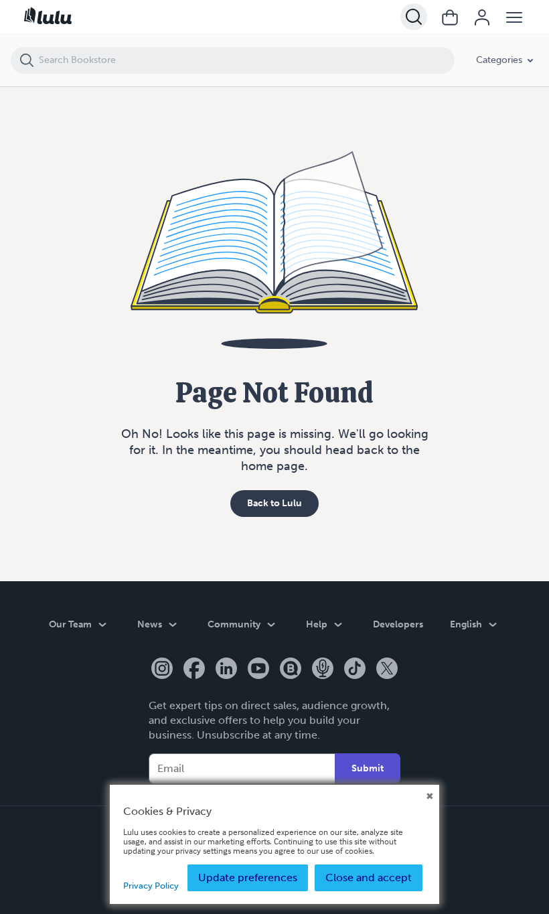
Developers (398, 624)
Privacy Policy (151, 886)
